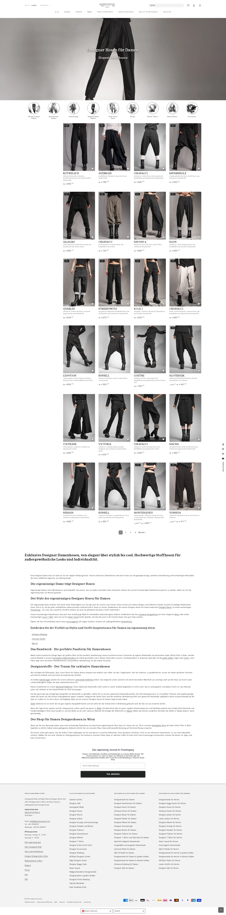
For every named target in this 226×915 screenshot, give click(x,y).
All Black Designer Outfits (80, 857)
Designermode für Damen (124, 800)
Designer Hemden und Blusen (81, 826)
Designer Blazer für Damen (125, 815)
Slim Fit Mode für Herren (169, 849)
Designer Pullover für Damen (125, 834)
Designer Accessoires (78, 849)
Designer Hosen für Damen (125, 807)
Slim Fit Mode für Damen (124, 853)
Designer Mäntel (76, 838)
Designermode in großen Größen (82, 876)
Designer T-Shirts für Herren (170, 838)
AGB (55, 902)
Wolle (99, 708)
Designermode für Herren (169, 800)
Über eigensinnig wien (33, 842)
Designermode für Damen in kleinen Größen (131, 860)
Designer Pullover (76, 830)
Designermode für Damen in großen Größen (131, 857)
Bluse (177, 614)
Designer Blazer (165, 607)
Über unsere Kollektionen (34, 851)
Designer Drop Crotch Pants (80, 845)
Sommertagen (44, 680)
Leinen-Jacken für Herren (169, 819)
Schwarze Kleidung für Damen (126, 864)
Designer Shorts (76, 815)
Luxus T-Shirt (47, 617)
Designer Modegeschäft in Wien (36, 856)
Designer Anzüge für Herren (170, 826)
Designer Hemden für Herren (170, 830)
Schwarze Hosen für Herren (170, 811)
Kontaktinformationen (74, 902)
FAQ (26, 879)
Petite (186, 658)
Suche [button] (152, 5)
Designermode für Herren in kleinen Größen (176, 857)
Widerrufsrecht (30, 902)
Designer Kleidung (76, 853)
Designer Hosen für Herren (170, 807)
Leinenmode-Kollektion (84, 680)
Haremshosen (126, 622)
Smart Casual (73, 617)
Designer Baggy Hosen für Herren (172, 803)
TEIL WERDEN (113, 774)
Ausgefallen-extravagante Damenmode (130, 845)
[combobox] (96, 911)
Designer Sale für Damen (124, 868)
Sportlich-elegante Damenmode (127, 841)
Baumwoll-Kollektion (64, 687)
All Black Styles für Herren (169, 860)
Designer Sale (75, 803)
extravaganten (72, 622)
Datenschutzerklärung (44, 902)
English (34, 5)
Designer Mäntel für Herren (170, 822)
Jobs (26, 874)
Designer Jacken (76, 819)
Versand (62, 902)
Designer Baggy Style (78, 864)
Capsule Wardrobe (76, 883)
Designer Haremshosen (78, 834)
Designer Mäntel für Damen (125, 822)
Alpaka (129, 711)
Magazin (28, 865)
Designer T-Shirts (76, 841)
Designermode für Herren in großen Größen (176, 853)
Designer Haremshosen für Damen (128, 803)
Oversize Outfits (38, 639)
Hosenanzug (35, 610)
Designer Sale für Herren (169, 868)
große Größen (167, 658)
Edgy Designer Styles (78, 860)
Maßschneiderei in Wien (33, 861)
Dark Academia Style (77, 887)
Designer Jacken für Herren (170, 815)
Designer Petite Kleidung (79, 879)
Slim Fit (35, 643)
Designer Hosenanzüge (123, 826)
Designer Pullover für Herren (170, 834)
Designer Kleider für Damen (125, 819)
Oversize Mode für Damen (124, 849)
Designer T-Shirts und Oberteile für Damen (131, 838)
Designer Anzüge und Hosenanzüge (83, 822)
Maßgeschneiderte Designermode (82, 872)
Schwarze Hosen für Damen (125, 811)
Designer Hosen (75, 811)
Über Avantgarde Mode (33, 847)
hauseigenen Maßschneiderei (64, 658)
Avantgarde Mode (76, 807)
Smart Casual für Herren (168, 841)
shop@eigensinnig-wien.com (40, 821)
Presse (27, 870)
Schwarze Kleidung (39, 634)
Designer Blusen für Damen (125, 830)
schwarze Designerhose (148, 614)
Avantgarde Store (159, 725)
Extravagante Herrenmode (169, 845)
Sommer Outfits (75, 800)
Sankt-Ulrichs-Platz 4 (32, 812)
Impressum (87, 902)
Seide (33, 704)
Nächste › (142, 532)
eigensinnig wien (36, 898)
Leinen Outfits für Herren (169, 864)
